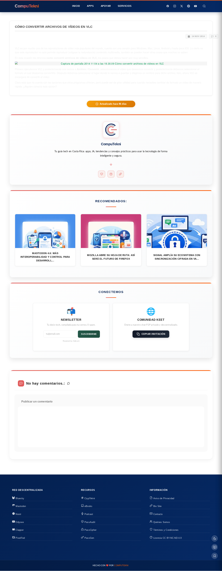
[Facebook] (167, 6)
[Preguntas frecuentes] (111, 174)
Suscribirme (89, 334)
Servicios (124, 6)
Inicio (76, 6)
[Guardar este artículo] (215, 556)
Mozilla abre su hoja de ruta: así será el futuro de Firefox (111, 257)
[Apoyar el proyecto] (101, 174)
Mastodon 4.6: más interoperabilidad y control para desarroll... (45, 257)
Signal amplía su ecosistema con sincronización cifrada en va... (176, 257)
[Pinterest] (188, 6)
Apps (90, 6)
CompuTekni (121, 565)
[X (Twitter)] (181, 6)
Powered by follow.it (71, 341)
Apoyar (106, 6)
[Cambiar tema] (215, 538)
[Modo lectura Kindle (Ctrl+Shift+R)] (215, 547)
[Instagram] (174, 6)
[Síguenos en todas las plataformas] (120, 174)
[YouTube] (195, 6)
